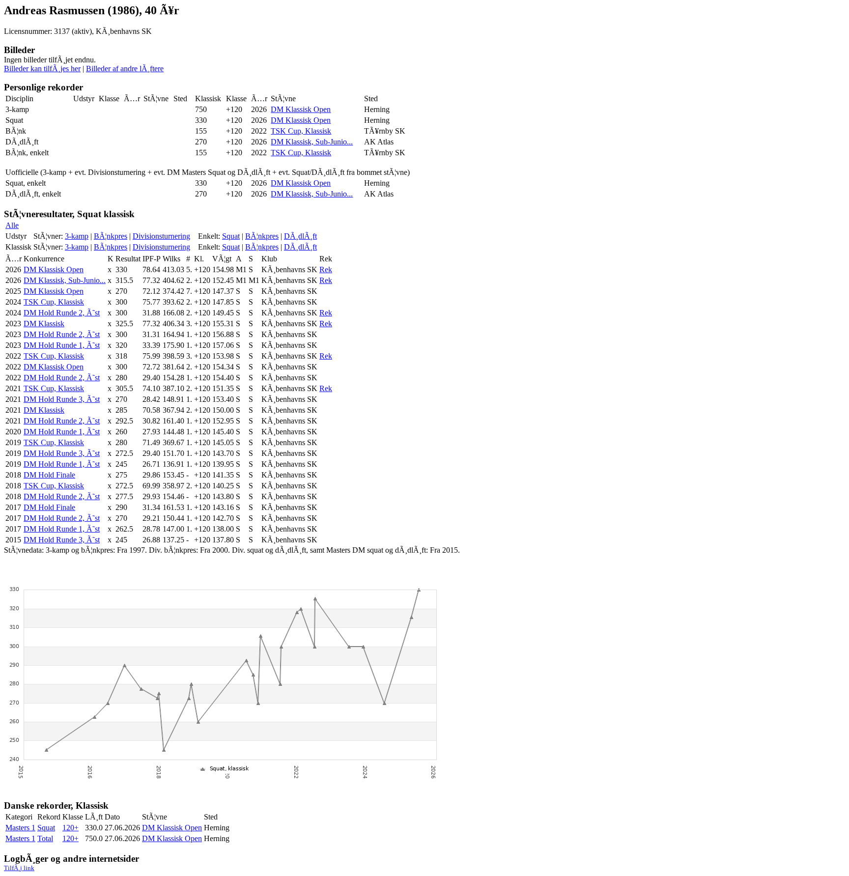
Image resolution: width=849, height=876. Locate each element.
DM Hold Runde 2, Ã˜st (62, 313)
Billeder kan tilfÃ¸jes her (42, 68)
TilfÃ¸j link (19, 868)
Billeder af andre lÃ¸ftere (125, 68)
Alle (12, 225)
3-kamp (76, 236)
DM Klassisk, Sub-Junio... (312, 142)
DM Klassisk (44, 323)
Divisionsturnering (161, 236)
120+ (70, 827)
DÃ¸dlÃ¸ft (300, 236)
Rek (325, 269)
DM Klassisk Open (301, 109)
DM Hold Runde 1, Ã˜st (62, 345)
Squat (231, 236)
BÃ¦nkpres (110, 236)
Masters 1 (20, 827)
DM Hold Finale (49, 475)
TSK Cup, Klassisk (301, 131)
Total (45, 838)
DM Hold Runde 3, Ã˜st (62, 399)
